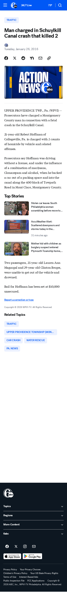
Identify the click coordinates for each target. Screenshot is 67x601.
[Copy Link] (49, 58)
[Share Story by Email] (40, 58)
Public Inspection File (13, 581)
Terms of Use (9, 577)
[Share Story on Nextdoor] (32, 58)
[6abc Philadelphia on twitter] (16, 546)
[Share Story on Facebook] (6, 58)
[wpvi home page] (8, 493)
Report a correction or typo (19, 300)
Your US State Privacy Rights (44, 573)
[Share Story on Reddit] (23, 58)
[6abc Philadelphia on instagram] (25, 546)
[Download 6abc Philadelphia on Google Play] (32, 556)
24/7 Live (26, 5)
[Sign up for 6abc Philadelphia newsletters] (34, 546)
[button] (5, 5)
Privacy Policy (10, 569)
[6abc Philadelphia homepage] (14, 5)
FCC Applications (35, 581)
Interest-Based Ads (28, 577)
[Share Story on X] (15, 58)
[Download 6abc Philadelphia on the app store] (12, 556)
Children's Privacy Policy (15, 573)
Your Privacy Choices (30, 569)
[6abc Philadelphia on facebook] (7, 546)
